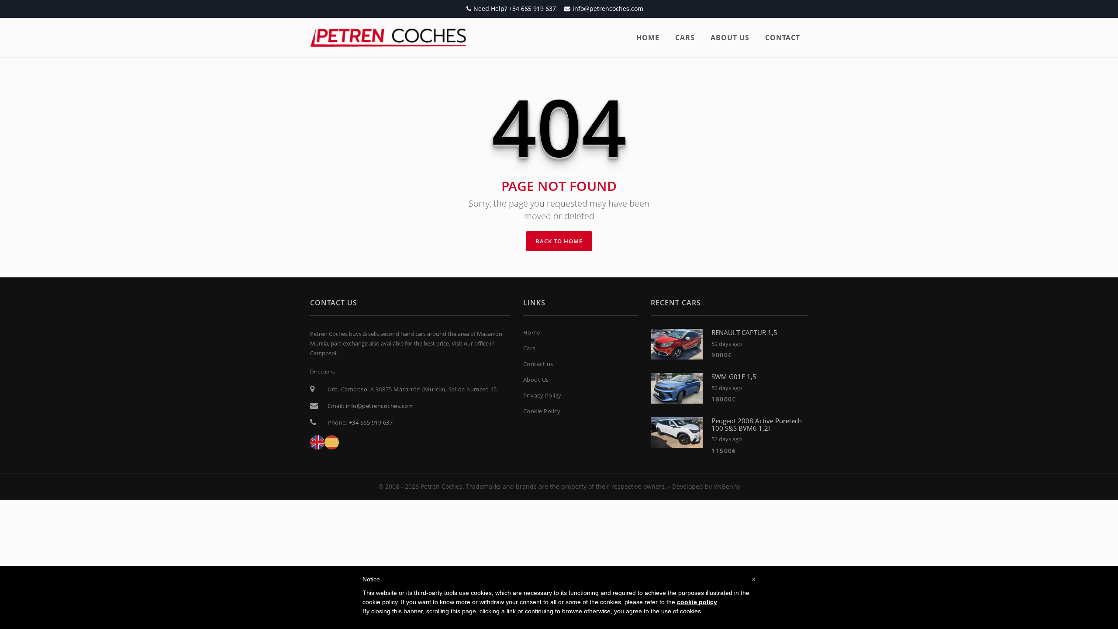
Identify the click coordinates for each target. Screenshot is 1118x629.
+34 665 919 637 (371, 422)
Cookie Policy (542, 411)
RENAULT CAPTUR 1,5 (744, 332)
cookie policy (697, 601)
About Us (536, 380)
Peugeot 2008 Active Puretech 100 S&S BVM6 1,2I (756, 424)
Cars (685, 37)
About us (730, 37)
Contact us (538, 364)
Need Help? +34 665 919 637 (514, 8)
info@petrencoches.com (608, 8)
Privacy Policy (542, 395)
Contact (782, 37)
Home (647, 37)
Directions (322, 371)
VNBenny (727, 486)
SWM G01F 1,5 (733, 376)
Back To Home (559, 241)
